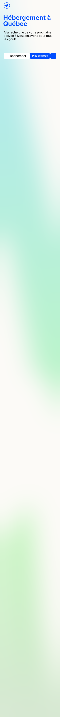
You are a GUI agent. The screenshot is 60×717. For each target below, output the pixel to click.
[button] (43, 56)
